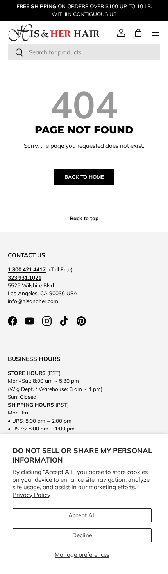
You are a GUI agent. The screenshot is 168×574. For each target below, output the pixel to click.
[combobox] (84, 52)
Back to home (84, 177)
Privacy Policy (31, 495)
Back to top (84, 218)
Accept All (82, 515)
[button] (138, 32)
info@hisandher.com (33, 301)
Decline (82, 535)
